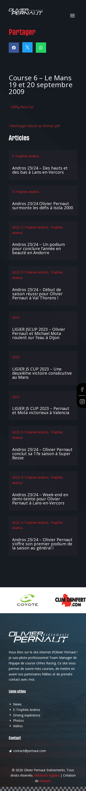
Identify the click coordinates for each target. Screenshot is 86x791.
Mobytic (45, 781)
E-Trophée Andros (25, 156)
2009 (14, 107)
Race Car (26, 107)
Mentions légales (46, 775)
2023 (15, 227)
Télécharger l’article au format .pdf (34, 126)
